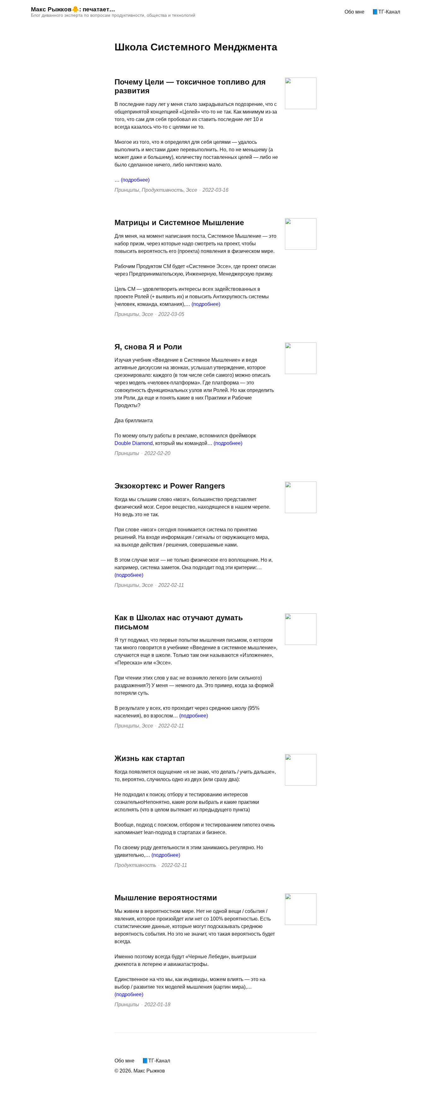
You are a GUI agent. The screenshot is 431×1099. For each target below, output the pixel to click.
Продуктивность (162, 190)
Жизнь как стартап (150, 758)
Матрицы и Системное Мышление (179, 222)
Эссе (191, 190)
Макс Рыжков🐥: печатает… (73, 9)
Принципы (127, 190)
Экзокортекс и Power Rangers (170, 486)
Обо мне (354, 12)
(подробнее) (135, 180)
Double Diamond (134, 443)
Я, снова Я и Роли (148, 346)
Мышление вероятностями (166, 897)
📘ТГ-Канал (386, 12)
